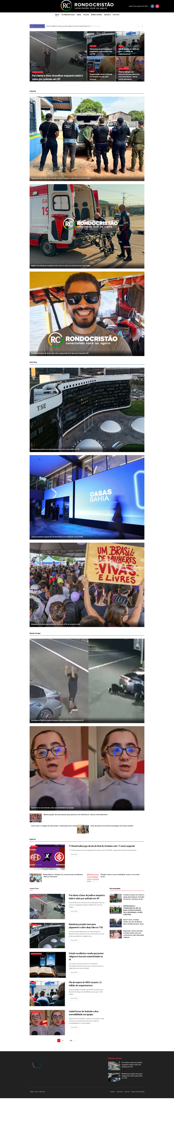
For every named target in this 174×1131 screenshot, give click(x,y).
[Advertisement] (60, 1113)
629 (71, 1040)
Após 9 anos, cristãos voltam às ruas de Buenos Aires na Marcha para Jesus (133, 922)
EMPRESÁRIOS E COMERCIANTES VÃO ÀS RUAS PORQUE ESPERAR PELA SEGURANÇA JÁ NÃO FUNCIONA (133, 910)
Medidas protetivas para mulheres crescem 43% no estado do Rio (55, 624)
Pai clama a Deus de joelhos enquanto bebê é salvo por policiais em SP (57, 720)
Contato (112, 1091)
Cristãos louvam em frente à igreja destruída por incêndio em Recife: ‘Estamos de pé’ (133, 897)
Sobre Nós (120, 1091)
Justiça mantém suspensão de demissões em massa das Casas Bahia (57, 537)
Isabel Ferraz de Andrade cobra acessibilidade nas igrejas (52, 808)
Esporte (34, 846)
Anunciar (127, 1091)
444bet (32, 1091)
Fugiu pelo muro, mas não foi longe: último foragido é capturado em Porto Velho (60, 178)
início (57, 15)
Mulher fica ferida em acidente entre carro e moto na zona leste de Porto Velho (60, 266)
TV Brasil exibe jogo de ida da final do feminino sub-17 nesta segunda (102, 846)
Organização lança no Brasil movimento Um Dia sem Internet (101, 76)
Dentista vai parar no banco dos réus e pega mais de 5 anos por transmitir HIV (60, 353)
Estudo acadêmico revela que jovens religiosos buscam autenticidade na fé (86, 956)
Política (116, 15)
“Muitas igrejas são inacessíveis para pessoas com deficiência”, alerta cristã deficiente (75, 815)
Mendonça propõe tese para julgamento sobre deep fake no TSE (65, 26)
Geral (121, 46)
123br (36, 1091)
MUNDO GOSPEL (38, 72)
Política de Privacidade (137, 1091)
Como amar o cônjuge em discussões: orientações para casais (54, 826)
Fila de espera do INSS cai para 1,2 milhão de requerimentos (128, 51)
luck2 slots (42, 1091)
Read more (74, 854)
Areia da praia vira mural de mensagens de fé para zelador (112, 826)
